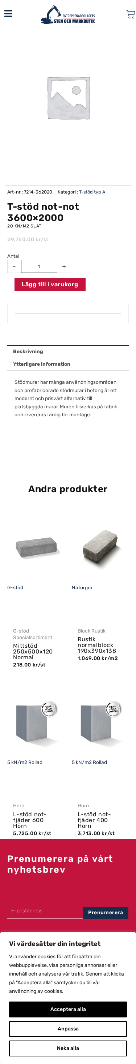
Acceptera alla (68, 1009)
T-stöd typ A (92, 192)
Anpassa (68, 1029)
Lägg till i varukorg (50, 284)
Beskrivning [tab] (28, 351)
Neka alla (68, 1048)
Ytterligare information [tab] (41, 364)
